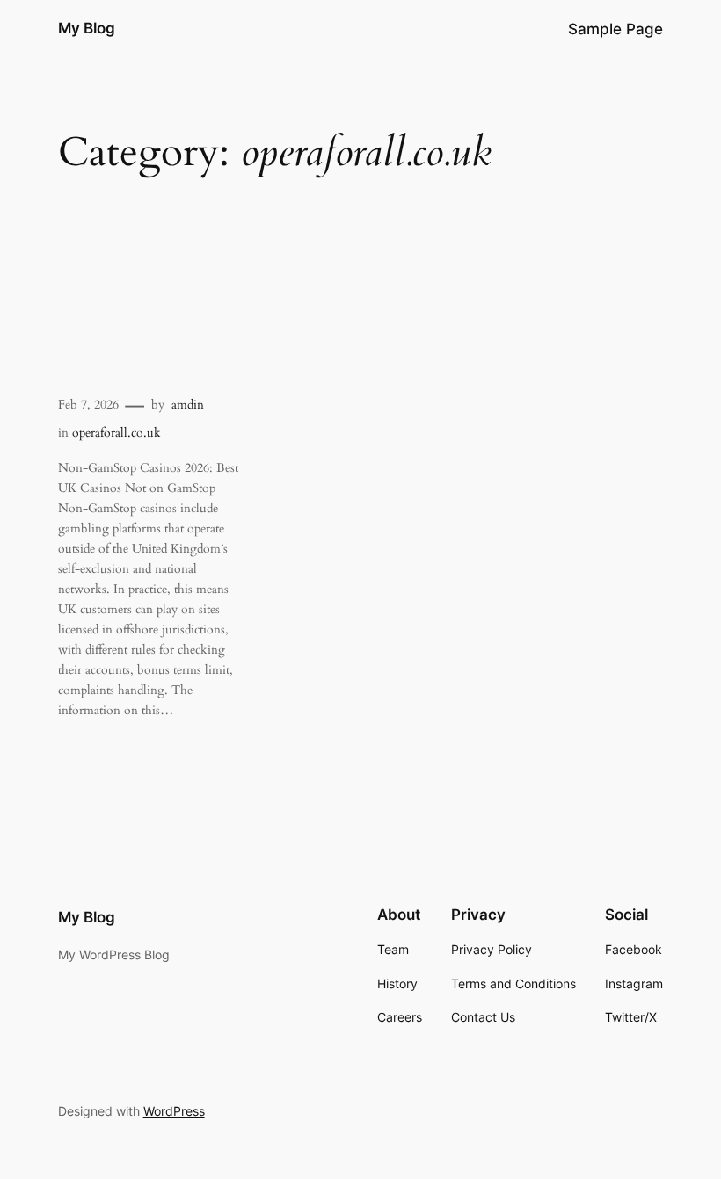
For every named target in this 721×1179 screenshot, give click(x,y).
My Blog (86, 28)
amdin (187, 404)
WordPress (174, 1110)
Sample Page (615, 29)
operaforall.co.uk (116, 432)
